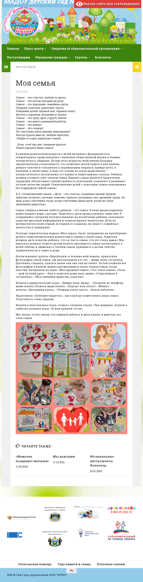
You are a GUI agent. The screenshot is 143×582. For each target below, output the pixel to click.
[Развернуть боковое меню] (6, 67)
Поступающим (18, 57)
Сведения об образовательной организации (85, 48)
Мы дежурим (64, 456)
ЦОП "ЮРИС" (58, 575)
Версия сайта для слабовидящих (111, 4)
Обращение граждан (51, 57)
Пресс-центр (34, 48)
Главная (13, 48)
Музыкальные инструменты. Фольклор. (102, 460)
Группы (81, 57)
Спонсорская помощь (35, 564)
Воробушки (26, 67)
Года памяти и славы (74, 564)
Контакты (103, 57)
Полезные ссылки (111, 564)
